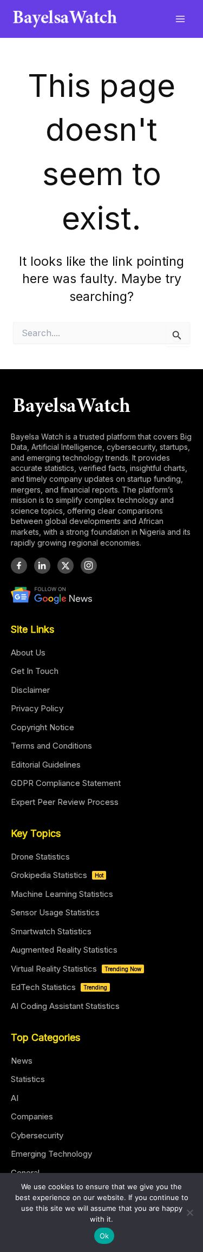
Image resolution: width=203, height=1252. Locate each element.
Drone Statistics (40, 856)
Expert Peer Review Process (65, 802)
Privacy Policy (37, 708)
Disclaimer (30, 690)
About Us (28, 652)
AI (14, 1098)
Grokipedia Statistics (57, 875)
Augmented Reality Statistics (64, 950)
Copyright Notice (42, 727)
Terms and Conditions (51, 745)
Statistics (28, 1079)
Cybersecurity (37, 1135)
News (21, 1061)
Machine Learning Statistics (62, 894)
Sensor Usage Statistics (55, 912)
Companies (32, 1116)
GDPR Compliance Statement (66, 783)
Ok (104, 1235)
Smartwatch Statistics (51, 931)
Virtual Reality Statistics (76, 968)
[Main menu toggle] (180, 18)
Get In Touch (34, 671)
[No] (189, 1212)
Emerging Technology (51, 1154)
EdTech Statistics (59, 987)
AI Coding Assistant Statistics (65, 1006)
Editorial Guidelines (46, 764)
